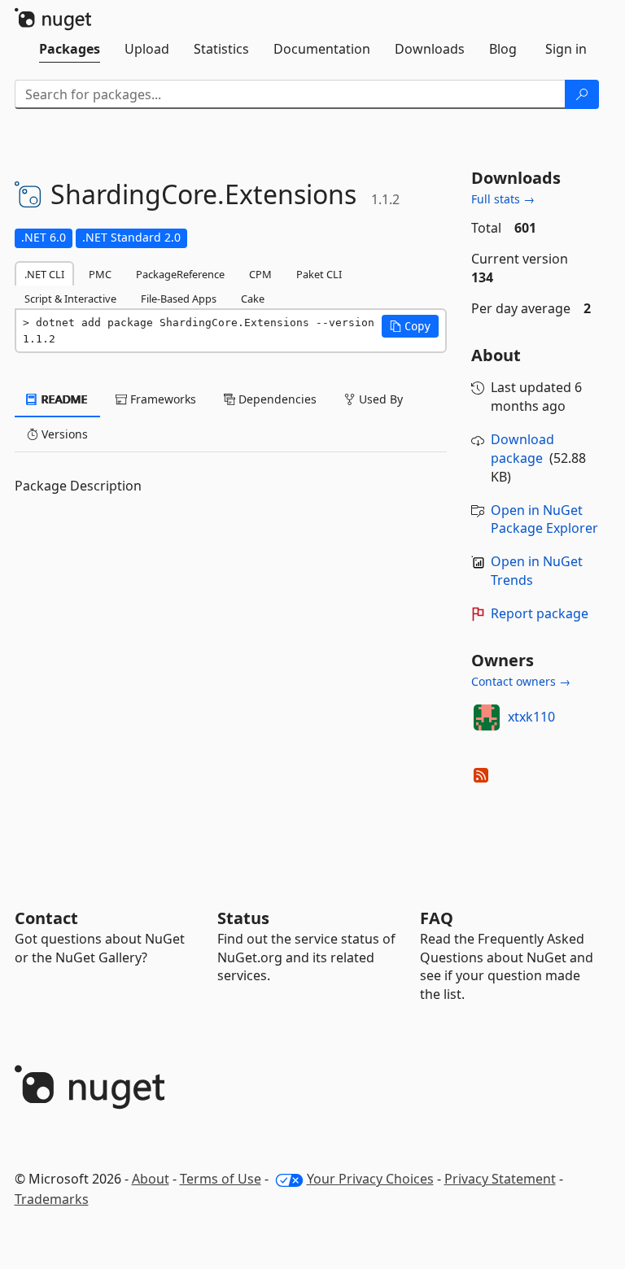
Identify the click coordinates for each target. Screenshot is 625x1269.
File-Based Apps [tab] (178, 298)
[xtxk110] (486, 717)
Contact (46, 918)
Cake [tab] (252, 298)
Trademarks (52, 1199)
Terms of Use (220, 1179)
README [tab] (63, 399)
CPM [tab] (260, 274)
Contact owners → (520, 681)
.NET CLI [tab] (44, 274)
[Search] (582, 94)
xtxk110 (531, 717)
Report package (539, 613)
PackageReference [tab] (180, 274)
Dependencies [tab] (276, 399)
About (150, 1179)
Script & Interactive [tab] (70, 298)
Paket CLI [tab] (319, 274)
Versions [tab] (63, 434)
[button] (410, 326)
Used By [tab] (379, 399)
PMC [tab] (100, 274)
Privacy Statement (500, 1179)
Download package (522, 448)
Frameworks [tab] (161, 399)
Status (243, 918)
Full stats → (503, 199)
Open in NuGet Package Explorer (544, 519)
